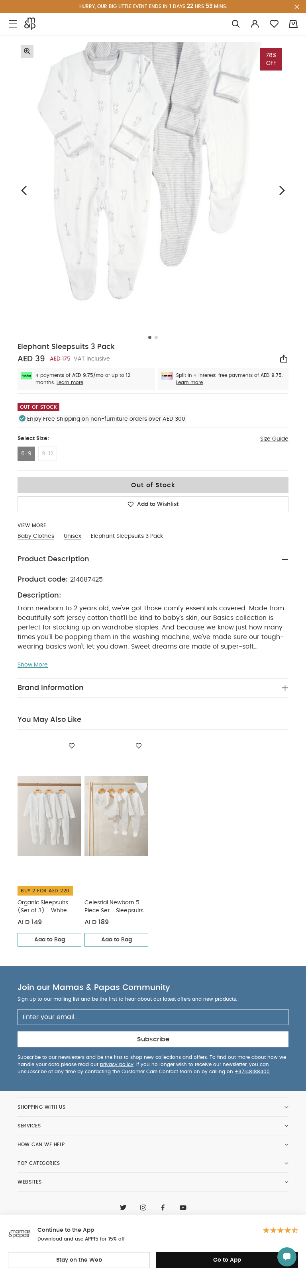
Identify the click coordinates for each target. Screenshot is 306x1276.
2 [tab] (156, 337)
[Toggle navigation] (13, 24)
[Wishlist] (71, 745)
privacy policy (116, 1064)
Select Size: (33, 438)
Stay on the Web (79, 1260)
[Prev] (24, 190)
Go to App (227, 1260)
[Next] (282, 190)
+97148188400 (252, 1071)
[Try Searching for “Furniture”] (236, 24)
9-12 (47, 454)
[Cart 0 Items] (293, 24)
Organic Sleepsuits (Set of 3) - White (43, 906)
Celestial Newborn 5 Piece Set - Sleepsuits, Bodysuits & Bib (114, 907)
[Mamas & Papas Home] (29, 24)
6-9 (26, 454)
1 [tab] (149, 337)
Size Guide (274, 439)
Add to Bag (49, 940)
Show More (33, 665)
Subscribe (153, 1039)
